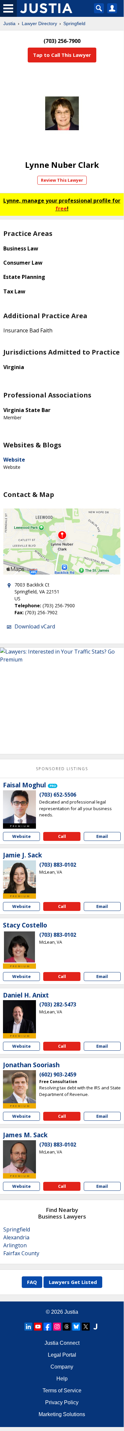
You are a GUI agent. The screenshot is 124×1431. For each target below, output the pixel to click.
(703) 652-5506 (57, 794)
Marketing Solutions (62, 1414)
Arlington (15, 1245)
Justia (9, 23)
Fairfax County (21, 1253)
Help (62, 1378)
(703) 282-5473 (57, 1004)
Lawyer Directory (39, 23)
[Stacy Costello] (19, 946)
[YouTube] (38, 1327)
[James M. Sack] (19, 1156)
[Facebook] (47, 1327)
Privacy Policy (61, 1402)
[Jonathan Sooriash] (19, 1086)
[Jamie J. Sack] (19, 876)
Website (14, 459)
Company (61, 1367)
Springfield (74, 23)
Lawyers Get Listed (73, 1282)
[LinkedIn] (28, 1327)
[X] (86, 1327)
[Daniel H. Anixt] (19, 1016)
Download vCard (35, 626)
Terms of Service (62, 1390)
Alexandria (16, 1237)
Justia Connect (62, 1343)
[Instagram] (57, 1327)
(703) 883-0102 (57, 864)
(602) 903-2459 (57, 1074)
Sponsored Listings (62, 769)
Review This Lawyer (62, 180)
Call (62, 836)
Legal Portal (62, 1355)
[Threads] (67, 1327)
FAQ (32, 1282)
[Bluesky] (76, 1327)
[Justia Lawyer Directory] (95, 1327)
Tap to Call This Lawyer (62, 55)
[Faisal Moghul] (19, 806)
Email (102, 836)
